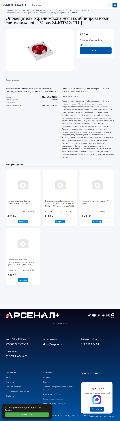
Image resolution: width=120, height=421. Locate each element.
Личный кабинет (60, 323)
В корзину (23, 222)
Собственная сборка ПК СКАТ (18, 391)
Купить (95, 51)
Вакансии (47, 382)
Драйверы (10, 396)
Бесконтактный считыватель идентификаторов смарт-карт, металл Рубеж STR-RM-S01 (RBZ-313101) (21, 262)
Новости (46, 377)
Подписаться (97, 409)
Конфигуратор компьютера (54, 404)
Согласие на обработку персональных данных (58, 388)
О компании (48, 373)
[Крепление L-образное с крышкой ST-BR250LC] (97, 184)
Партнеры (10, 382)
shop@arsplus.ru (52, 344)
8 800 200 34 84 (90, 344)
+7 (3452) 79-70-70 (17, 344)
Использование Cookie (52, 394)
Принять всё (27, 414)
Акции (8, 377)
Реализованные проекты (53, 399)
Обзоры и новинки (13, 387)
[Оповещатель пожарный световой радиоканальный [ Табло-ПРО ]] (23, 184)
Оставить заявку (90, 373)
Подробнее (8, 410)
